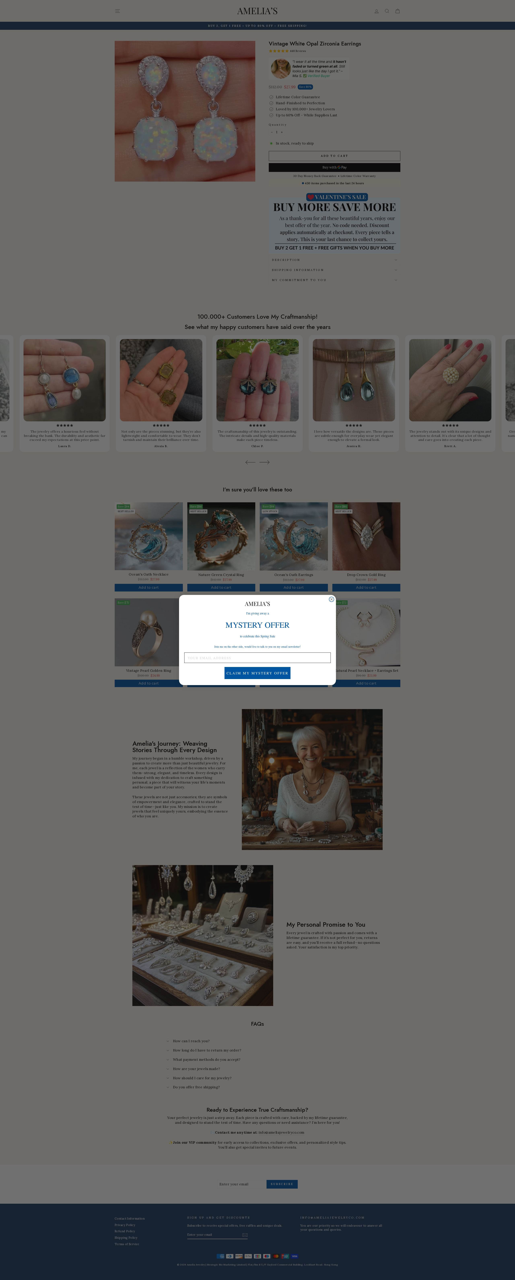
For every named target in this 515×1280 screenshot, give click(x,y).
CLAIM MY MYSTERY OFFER (257, 673)
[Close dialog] (331, 599)
